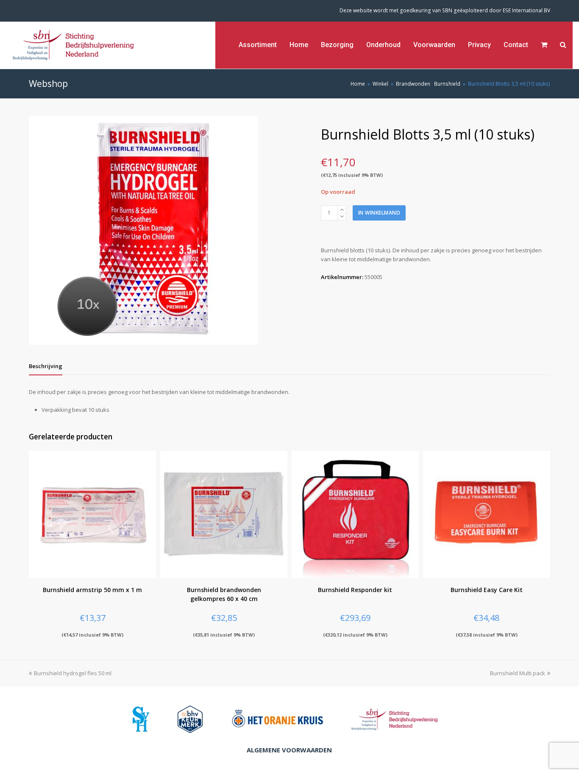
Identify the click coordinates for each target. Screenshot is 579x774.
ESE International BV (526, 10)
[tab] (45, 366)
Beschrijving (45, 366)
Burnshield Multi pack (517, 673)
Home (358, 83)
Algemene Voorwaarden (289, 750)
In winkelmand (379, 212)
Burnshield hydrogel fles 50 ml (72, 673)
